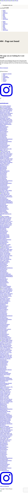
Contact (4, 81)
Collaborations (6, 77)
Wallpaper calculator (7, 73)
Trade (4, 75)
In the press (5, 76)
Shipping (5, 79)
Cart (1, 8)
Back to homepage (4, 67)
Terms (4, 78)
